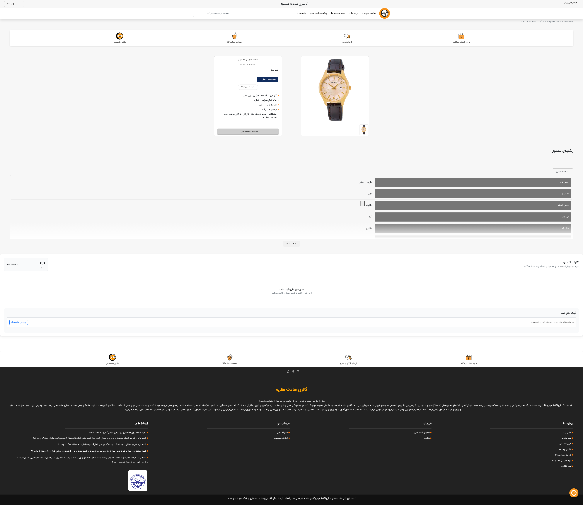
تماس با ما (567, 432)
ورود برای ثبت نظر (18, 322)
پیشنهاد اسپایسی (318, 13)
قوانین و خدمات (565, 449)
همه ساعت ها (338, 13)
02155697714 (571, 3)
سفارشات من (282, 432)
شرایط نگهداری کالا (563, 455)
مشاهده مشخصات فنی (249, 131)
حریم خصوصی (565, 444)
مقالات (427, 438)
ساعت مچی (370, 13)
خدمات (302, 13)
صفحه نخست (567, 21)
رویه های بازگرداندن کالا (562, 461)
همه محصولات (553, 21)
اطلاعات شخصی (281, 438)
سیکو (542, 21)
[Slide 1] (363, 129)
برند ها (354, 13)
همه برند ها (567, 438)
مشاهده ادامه (291, 244)
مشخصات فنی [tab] (562, 172)
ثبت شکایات (566, 466)
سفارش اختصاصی (422, 432)
